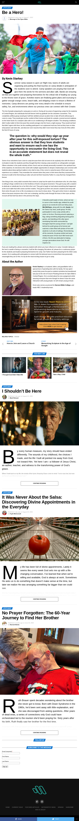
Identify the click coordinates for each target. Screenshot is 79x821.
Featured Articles (32, 807)
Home (8, 807)
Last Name (5, 761)
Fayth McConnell (15, 514)
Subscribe (69, 807)
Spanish (60, 807)
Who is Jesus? (40, 809)
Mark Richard (14, 398)
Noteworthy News (48, 807)
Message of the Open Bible (19, 19)
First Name (5, 756)
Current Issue (17, 807)
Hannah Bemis (14, 624)
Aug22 (17, 336)
